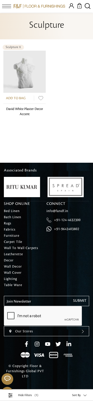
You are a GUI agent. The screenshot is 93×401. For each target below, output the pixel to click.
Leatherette (13, 254)
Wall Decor (13, 266)
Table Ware (13, 285)
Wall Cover (13, 273)
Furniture (11, 236)
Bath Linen (12, 217)
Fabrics (10, 229)
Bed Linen (12, 211)
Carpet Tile (13, 242)
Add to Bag (16, 98)
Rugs (7, 223)
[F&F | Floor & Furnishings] (39, 6)
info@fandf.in (57, 211)
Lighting (10, 279)
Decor (9, 260)
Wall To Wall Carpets (21, 248)
